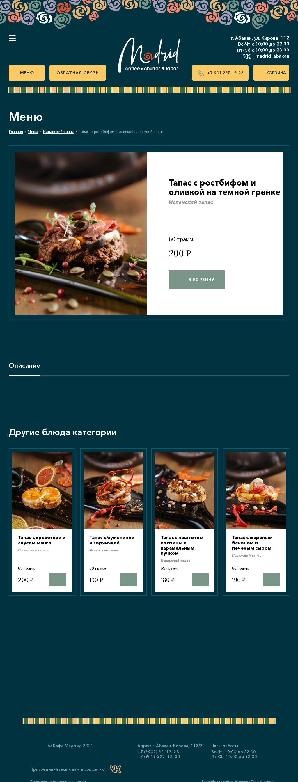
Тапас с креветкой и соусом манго (41, 540)
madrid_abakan (272, 56)
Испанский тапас (58, 131)
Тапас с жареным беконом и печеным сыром (252, 542)
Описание (24, 365)
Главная (16, 131)
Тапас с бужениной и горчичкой (111, 540)
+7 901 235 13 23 (225, 72)
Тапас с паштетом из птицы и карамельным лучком (182, 545)
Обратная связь (77, 72)
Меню (27, 72)
